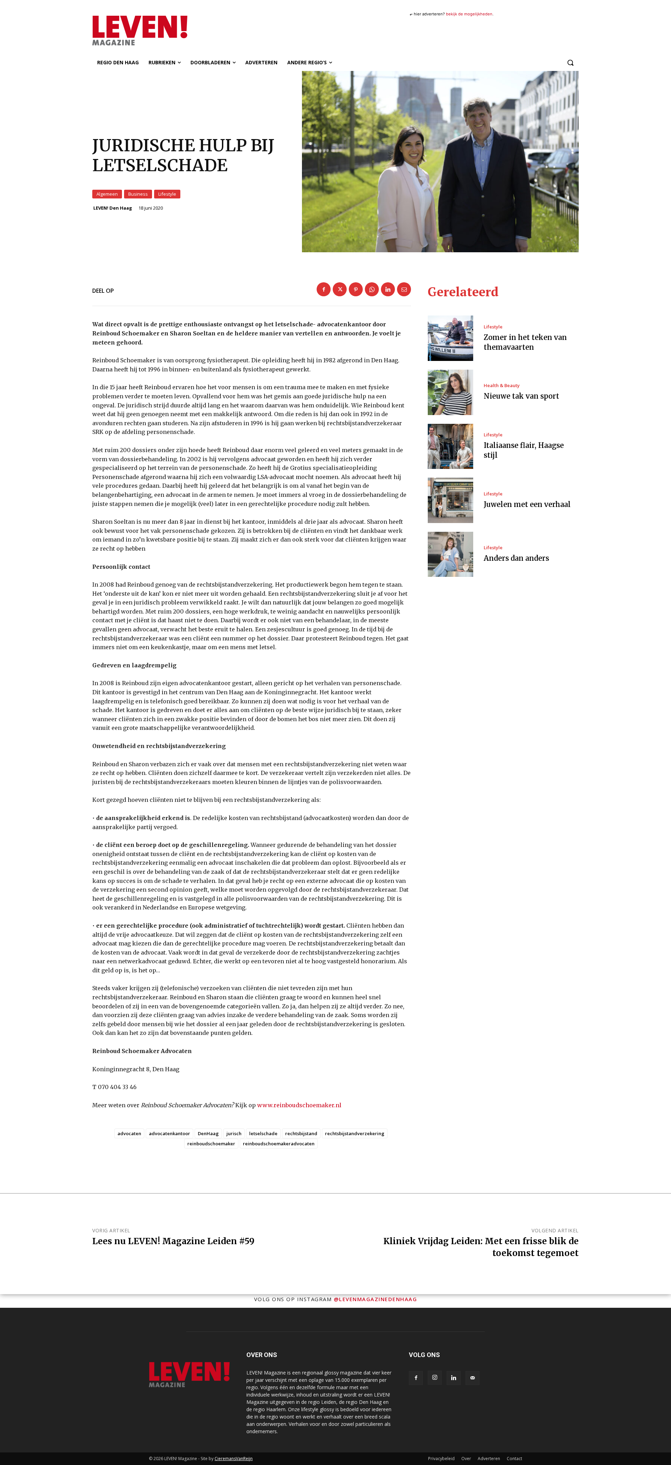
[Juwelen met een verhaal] (450, 500)
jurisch (233, 1133)
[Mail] (472, 1378)
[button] (570, 62)
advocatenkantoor (169, 1133)
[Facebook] (324, 289)
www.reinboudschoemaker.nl (299, 1105)
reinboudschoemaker (211, 1143)
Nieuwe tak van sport (521, 396)
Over (466, 1459)
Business (138, 194)
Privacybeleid (441, 1459)
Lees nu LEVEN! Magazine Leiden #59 (173, 1241)
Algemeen (107, 194)
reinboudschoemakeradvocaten (279, 1143)
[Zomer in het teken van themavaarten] (450, 338)
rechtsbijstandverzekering (354, 1133)
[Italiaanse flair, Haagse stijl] (450, 446)
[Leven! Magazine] (165, 30)
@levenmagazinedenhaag (375, 1299)
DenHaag (208, 1133)
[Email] (404, 289)
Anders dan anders (516, 558)
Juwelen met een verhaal (527, 504)
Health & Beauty (502, 385)
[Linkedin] (388, 289)
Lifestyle (167, 194)
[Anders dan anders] (450, 554)
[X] (340, 289)
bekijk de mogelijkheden (469, 14)
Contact (514, 1459)
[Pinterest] (356, 289)
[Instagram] (435, 1378)
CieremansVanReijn (234, 1459)
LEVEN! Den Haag (112, 208)
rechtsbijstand (301, 1133)
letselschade (263, 1133)
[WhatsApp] (372, 289)
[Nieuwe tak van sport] (450, 392)
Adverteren (489, 1459)
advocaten (129, 1133)
